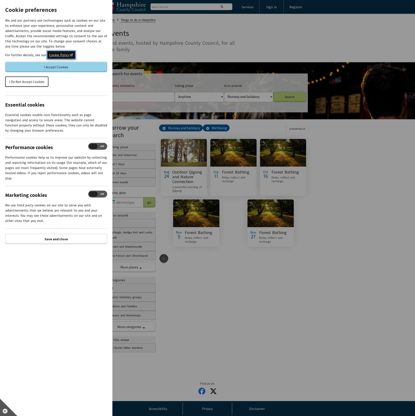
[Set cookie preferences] (8, 407)
